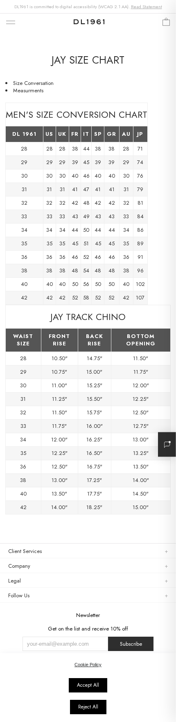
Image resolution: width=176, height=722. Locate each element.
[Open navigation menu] (10, 23)
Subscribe (131, 644)
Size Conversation (33, 83)
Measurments (28, 90)
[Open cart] (166, 24)
